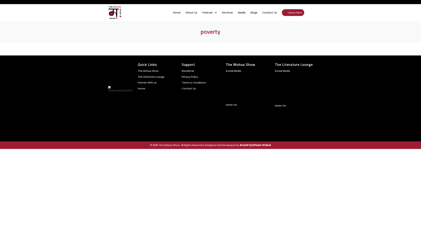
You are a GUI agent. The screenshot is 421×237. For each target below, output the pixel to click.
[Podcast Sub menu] (215, 12)
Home (177, 12)
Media (242, 12)
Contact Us (269, 12)
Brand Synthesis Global (255, 145)
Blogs (253, 12)
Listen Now (295, 12)
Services (227, 12)
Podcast (207, 12)
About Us (191, 12)
